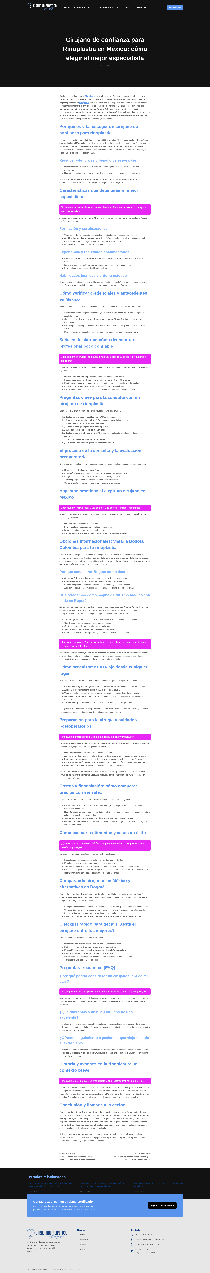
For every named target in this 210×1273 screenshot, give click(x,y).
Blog (128, 7)
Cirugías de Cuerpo (83, 7)
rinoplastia (84, 103)
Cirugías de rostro (109, 7)
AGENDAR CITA (175, 7)
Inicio (67, 7)
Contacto (141, 7)
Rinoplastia (90, 96)
